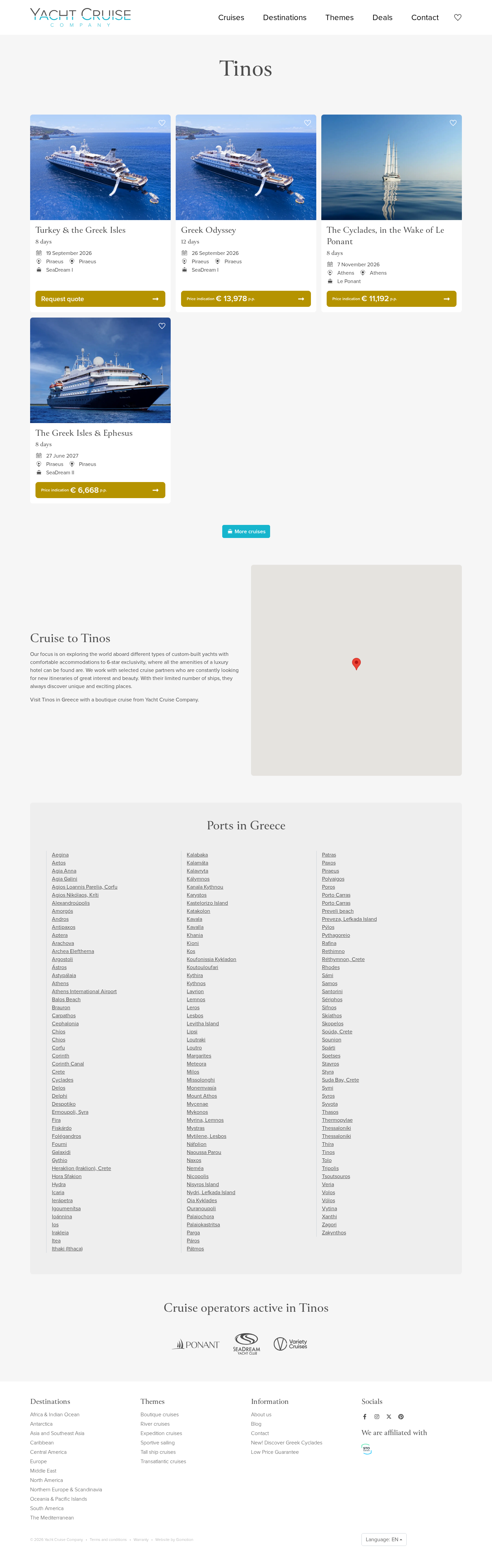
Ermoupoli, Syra (70, 1112)
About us (261, 1414)
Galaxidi (61, 1152)
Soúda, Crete (337, 1031)
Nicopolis (198, 1176)
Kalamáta (197, 863)
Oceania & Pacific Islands (58, 1499)
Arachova (63, 943)
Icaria (58, 1192)
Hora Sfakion (67, 1176)
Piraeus (330, 871)
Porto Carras (336, 895)
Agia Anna (64, 871)
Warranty (141, 1540)
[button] (356, 664)
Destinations (285, 17)
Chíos (58, 1031)
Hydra (59, 1184)
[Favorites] (458, 18)
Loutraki (196, 1039)
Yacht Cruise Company (80, 17)
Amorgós (62, 911)
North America (46, 1480)
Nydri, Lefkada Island (211, 1192)
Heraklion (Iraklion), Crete (81, 1168)
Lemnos (196, 999)
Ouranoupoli (201, 1208)
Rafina (329, 943)
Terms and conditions (108, 1540)
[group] (196, 1344)
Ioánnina (62, 1216)
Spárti (328, 1047)
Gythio (59, 1160)
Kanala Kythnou (205, 887)
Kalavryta (197, 871)
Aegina (60, 855)
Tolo (327, 1160)
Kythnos (196, 983)
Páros (193, 1240)
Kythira (195, 975)
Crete (58, 1072)
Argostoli (62, 959)
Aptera (60, 935)
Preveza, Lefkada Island (349, 919)
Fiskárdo (62, 1128)
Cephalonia (65, 1023)
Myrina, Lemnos (205, 1120)
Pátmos (195, 1248)
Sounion (331, 1039)
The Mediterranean (52, 1517)
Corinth (60, 1056)
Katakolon (198, 911)
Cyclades (62, 1080)
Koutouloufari (202, 967)
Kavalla (195, 927)
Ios (55, 1224)
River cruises (155, 1424)
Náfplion (197, 1144)
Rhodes (331, 967)
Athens (60, 983)
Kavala (194, 919)
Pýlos (328, 927)
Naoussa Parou (204, 1152)
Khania (195, 935)
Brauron (61, 1007)
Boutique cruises (160, 1414)
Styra (328, 1072)
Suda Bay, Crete (340, 1080)
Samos (329, 983)
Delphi (59, 1096)
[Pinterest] (402, 1417)
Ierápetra (62, 1200)
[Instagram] (378, 1417)
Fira (56, 1120)
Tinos (328, 1152)
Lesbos (195, 1015)
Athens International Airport (84, 991)
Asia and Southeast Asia (57, 1433)
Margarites (199, 1056)
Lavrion (195, 991)
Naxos (194, 1160)
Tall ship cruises (158, 1452)
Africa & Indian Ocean (55, 1414)
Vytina (329, 1208)
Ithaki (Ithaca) (67, 1248)
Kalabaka (197, 855)
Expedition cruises (161, 1433)
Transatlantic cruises (163, 1461)
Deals (383, 17)
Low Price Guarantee (275, 1452)
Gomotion (184, 1540)
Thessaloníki (336, 1128)
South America (47, 1508)
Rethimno (333, 951)
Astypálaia (64, 975)
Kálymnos (198, 879)
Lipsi (192, 1031)
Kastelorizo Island (207, 903)
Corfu (58, 1047)
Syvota (330, 1104)
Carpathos (64, 1015)
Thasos (330, 1112)
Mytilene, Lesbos (206, 1136)
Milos (193, 1072)
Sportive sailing (158, 1442)
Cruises (231, 17)
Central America (48, 1452)
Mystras (195, 1128)
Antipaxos (63, 927)
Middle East (43, 1471)
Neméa (195, 1168)
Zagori (329, 1224)
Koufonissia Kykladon (211, 959)
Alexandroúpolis (71, 903)
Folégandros (66, 1136)
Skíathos (332, 1015)
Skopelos (332, 1023)
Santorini (332, 991)
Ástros (59, 967)
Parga (193, 1232)
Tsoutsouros (336, 1176)
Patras (329, 855)
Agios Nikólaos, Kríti (75, 895)
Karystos (197, 895)
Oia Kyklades (202, 1200)
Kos (191, 951)
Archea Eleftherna (73, 951)
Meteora (196, 1064)
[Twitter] (390, 1417)
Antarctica (41, 1424)
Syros (328, 1096)
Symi (327, 1088)
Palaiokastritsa (203, 1224)
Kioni (193, 943)
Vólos (328, 1200)
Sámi (327, 975)
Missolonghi (201, 1080)
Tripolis (330, 1168)
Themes (339, 17)
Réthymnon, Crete (343, 959)
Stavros (330, 1064)
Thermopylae (337, 1120)
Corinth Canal (68, 1064)
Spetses (331, 1056)
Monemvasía (201, 1088)
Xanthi (329, 1216)
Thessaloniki (336, 1136)
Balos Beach (66, 999)
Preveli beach (338, 911)
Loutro (194, 1047)
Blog (256, 1424)
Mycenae (197, 1104)
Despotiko (64, 1104)
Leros (193, 1007)
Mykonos (197, 1112)
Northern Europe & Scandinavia (66, 1489)
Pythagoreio (336, 935)
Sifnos (329, 1007)
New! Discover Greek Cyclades (286, 1442)
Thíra (328, 1144)
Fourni (59, 1144)
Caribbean (42, 1442)
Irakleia (60, 1232)
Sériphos (332, 999)
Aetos (59, 863)
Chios (58, 1039)
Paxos (329, 863)
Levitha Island (203, 1023)
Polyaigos (333, 879)
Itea (56, 1240)
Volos (328, 1192)
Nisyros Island (203, 1184)
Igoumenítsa (66, 1208)
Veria (328, 1184)
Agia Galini (64, 879)
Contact (425, 17)
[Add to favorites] (162, 123)
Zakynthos (334, 1232)
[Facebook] (366, 1417)
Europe (38, 1461)
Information (270, 1402)
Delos (58, 1088)
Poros (328, 887)
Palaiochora (200, 1216)
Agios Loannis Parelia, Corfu (84, 887)
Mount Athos (202, 1096)
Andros (60, 919)
